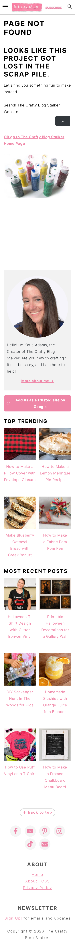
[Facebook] (15, 831)
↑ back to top (37, 812)
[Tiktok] (30, 844)
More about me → (37, 381)
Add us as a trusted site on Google (40, 403)
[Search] (62, 121)
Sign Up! (13, 918)
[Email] (44, 844)
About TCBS (37, 881)
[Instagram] (59, 831)
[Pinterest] (44, 831)
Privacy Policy (37, 888)
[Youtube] (30, 831)
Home (37, 874)
